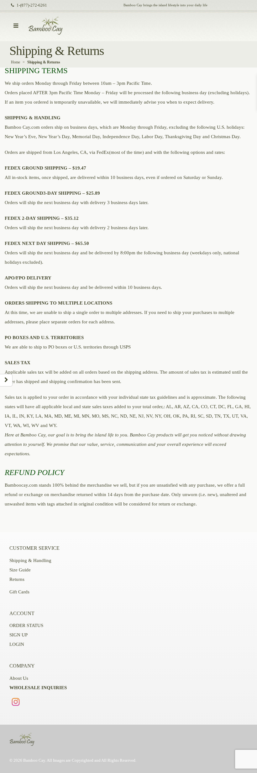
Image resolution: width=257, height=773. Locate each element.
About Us (18, 678)
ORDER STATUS (26, 625)
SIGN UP (18, 634)
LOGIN (16, 644)
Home (15, 62)
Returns (16, 579)
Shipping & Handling (30, 560)
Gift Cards (19, 591)
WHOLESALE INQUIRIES (38, 687)
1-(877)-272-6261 (32, 5)
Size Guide (20, 569)
